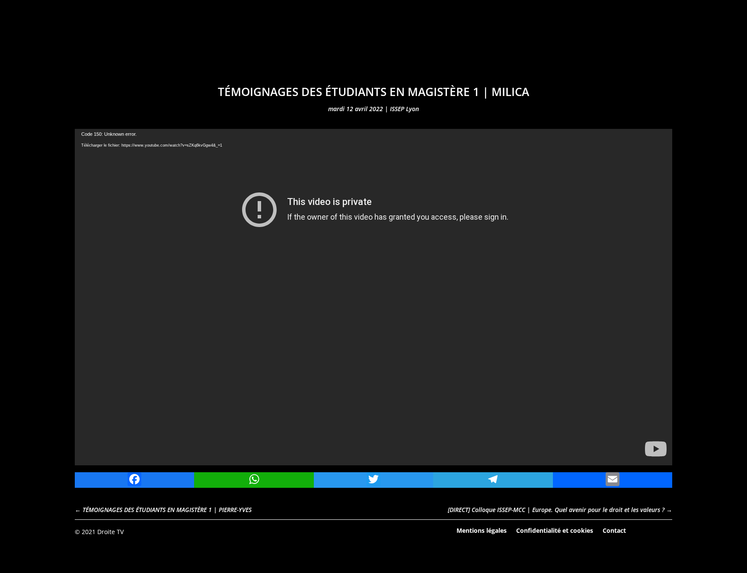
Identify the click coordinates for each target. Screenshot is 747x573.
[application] (373, 297)
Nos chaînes (365, 51)
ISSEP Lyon (404, 109)
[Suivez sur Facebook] (641, 531)
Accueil (243, 51)
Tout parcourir (299, 51)
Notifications (428, 51)
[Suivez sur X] (665, 531)
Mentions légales (481, 530)
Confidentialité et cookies (554, 530)
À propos (485, 51)
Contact (614, 530)
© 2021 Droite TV (99, 532)
